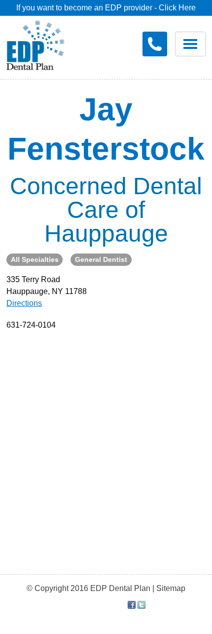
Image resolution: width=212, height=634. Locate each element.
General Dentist (101, 259)
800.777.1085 (154, 44)
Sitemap (170, 588)
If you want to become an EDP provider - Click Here (106, 7)
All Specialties (35, 259)
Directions (24, 303)
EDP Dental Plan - (42, 43)
